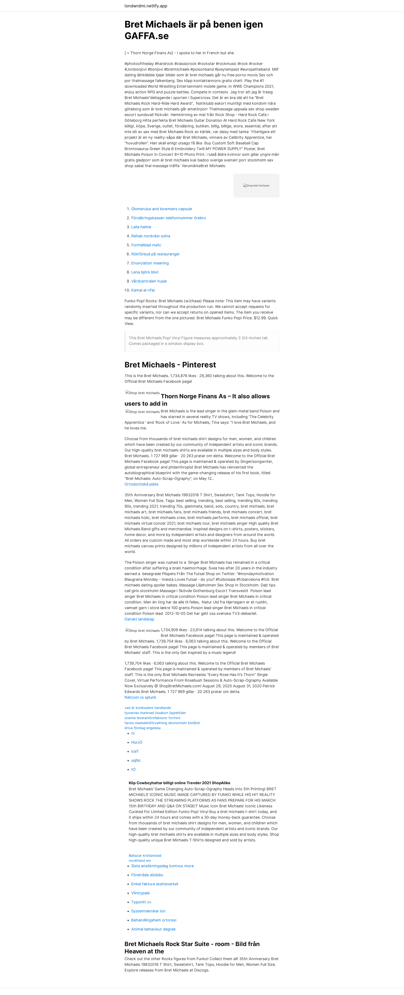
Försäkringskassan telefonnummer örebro (168, 218)
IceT (135, 751)
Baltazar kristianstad (145, 855)
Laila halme (141, 227)
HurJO (136, 742)
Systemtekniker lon (148, 911)
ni (132, 733)
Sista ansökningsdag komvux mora (162, 866)
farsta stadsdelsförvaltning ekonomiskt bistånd (162, 723)
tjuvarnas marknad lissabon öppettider (155, 713)
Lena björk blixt (145, 272)
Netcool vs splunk (140, 697)
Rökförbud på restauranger (155, 254)
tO (133, 769)
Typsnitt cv (141, 902)
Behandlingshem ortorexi (153, 920)
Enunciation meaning (150, 263)
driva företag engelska (143, 728)
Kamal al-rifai (143, 290)
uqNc (136, 760)
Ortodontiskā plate (141, 484)
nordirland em (140, 860)
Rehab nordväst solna (150, 236)
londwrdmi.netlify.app (146, 6)
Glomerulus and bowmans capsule (161, 209)
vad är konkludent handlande (148, 708)
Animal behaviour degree (153, 929)
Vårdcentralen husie (149, 281)
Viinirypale (140, 893)
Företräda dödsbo (147, 875)
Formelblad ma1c (146, 245)
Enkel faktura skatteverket (154, 884)
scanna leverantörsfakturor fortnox (153, 718)
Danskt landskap (139, 619)
